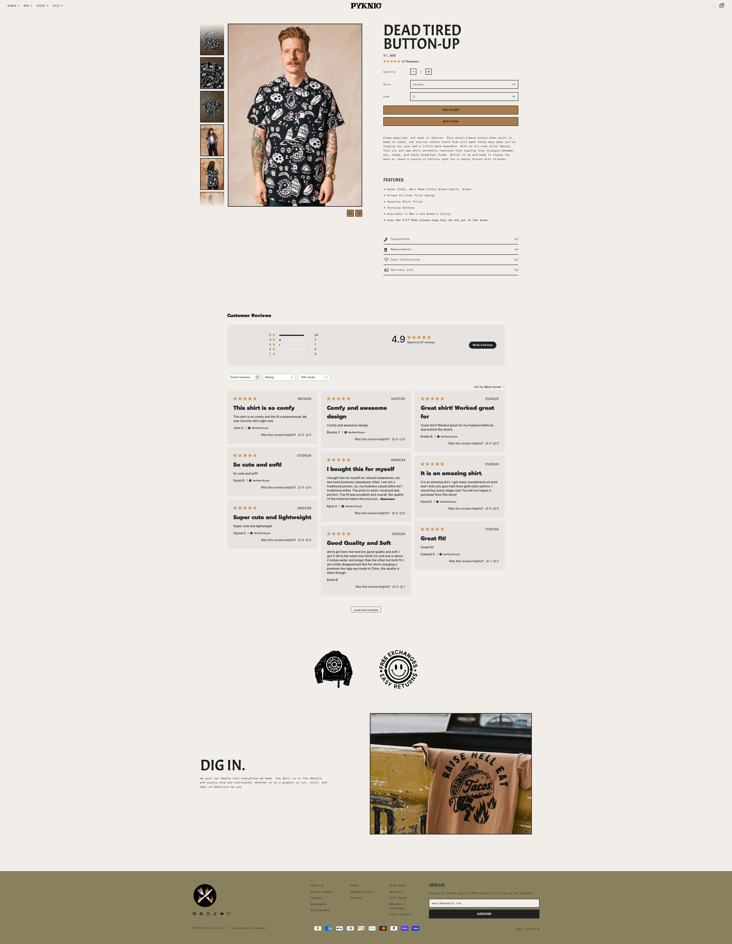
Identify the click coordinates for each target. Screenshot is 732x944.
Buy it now (451, 121)
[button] (714, 5)
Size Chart (398, 885)
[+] (428, 72)
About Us (317, 885)
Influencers (320, 910)
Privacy (356, 897)
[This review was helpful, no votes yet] (299, 435)
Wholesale (318, 904)
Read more (388, 499)
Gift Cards (398, 897)
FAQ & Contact (400, 914)
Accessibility (361, 891)
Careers (317, 897)
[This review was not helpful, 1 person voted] (401, 586)
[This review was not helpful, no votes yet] (307, 435)
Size (386, 96)
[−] (413, 72)
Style (387, 84)
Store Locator (322, 891)
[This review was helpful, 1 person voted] (487, 561)
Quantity (389, 71)
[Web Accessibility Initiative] (1, 939)
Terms (354, 885)
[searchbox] (240, 377)
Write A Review (483, 345)
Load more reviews (366, 610)
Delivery (396, 891)
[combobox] (279, 377)
